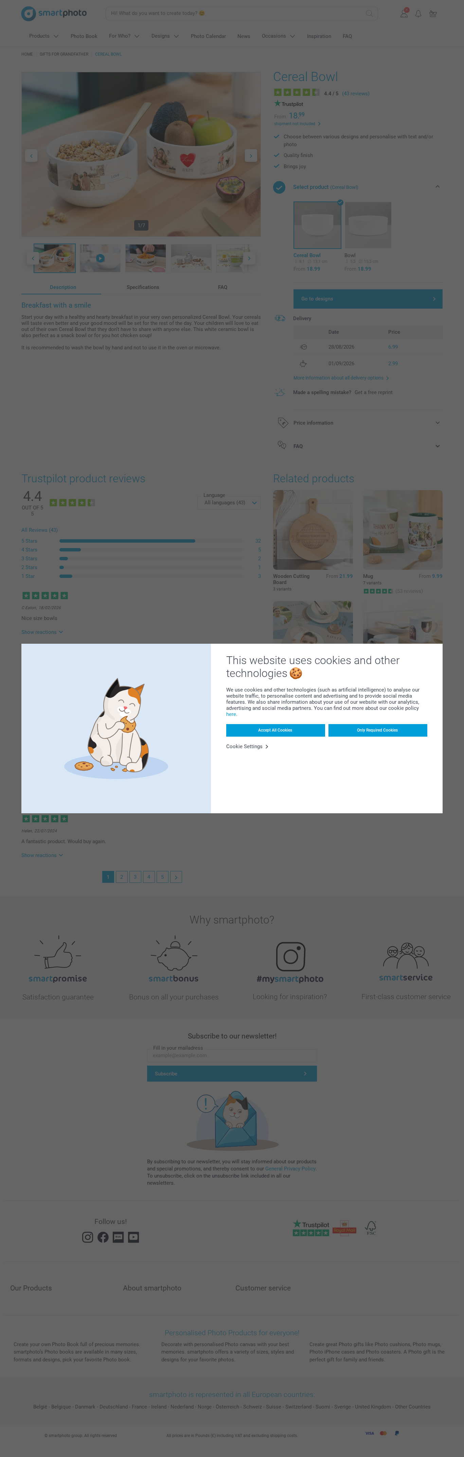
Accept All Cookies (275, 730)
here (231, 714)
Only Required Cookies (377, 730)
